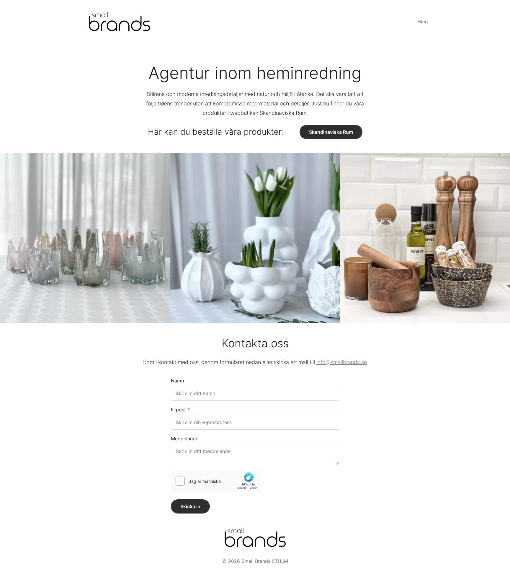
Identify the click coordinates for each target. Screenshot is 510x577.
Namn (177, 381)
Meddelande (184, 438)
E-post (178, 410)
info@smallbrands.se (341, 362)
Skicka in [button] (190, 506)
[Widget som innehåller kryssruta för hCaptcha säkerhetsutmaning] (215, 481)
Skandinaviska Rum (331, 132)
